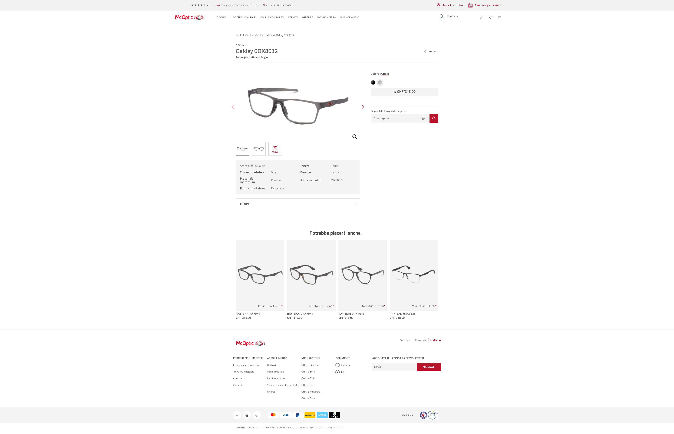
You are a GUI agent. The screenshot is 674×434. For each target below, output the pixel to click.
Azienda (237, 378)
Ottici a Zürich (308, 378)
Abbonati (429, 366)
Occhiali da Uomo (265, 35)
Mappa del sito (336, 427)
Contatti (345, 365)
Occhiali (250, 35)
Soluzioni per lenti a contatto (282, 385)
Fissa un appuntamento (246, 365)
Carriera (237, 385)
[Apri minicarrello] (499, 17)
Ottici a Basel (308, 398)
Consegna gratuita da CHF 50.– (240, 5)
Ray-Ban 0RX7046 (351, 313)
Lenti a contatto (276, 378)
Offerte (271, 391)
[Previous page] (233, 107)
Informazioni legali (248, 427)
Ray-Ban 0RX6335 (403, 313)
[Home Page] (189, 17)
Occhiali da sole (275, 371)
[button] (481, 17)
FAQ (343, 372)
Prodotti (240, 35)
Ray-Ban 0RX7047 (300, 313)
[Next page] (362, 107)
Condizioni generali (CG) (279, 427)
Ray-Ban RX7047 (248, 313)
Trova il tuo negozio (279, 5)
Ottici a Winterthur (311, 391)
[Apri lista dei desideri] (490, 17)
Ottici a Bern (308, 371)
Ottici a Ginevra (309, 365)
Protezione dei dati (311, 427)
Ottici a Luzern (309, 385)
